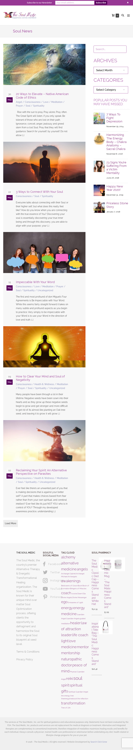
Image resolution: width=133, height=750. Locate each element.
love (72, 641)
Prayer (19, 105)
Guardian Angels (72, 618)
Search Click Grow (99, 742)
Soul (28, 105)
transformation (73, 703)
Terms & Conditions (28, 651)
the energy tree (67, 696)
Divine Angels (66, 597)
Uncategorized (45, 290)
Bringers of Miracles (78, 588)
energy (67, 608)
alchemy (68, 557)
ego (64, 602)
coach (66, 593)
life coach (80, 635)
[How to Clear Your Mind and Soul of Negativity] (44, 373)
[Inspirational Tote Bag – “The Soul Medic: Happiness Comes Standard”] (100, 646)
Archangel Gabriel (68, 574)
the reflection (82, 699)
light (64, 641)
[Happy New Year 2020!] (99, 190)
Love (45, 102)
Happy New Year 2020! (114, 188)
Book (80, 586)
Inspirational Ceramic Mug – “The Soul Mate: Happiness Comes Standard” (107, 584)
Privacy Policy (24, 659)
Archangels (72, 576)
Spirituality (38, 105)
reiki (69, 678)
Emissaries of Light (75, 602)
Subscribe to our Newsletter (39, 3)
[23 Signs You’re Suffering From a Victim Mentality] (99, 166)
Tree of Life (65, 708)
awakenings (71, 581)
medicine (69, 647)
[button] (122, 15)
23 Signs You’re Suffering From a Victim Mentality (116, 168)
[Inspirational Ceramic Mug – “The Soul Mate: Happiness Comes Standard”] (112, 586)
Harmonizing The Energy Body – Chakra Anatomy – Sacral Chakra (116, 141)
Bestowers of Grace (69, 586)
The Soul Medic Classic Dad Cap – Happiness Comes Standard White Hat (95, 582)
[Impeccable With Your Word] (44, 279)
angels (82, 569)
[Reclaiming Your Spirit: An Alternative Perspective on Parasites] (44, 469)
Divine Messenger (79, 597)
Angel (19, 102)
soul (77, 678)
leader (66, 635)
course (74, 594)
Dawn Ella (81, 594)
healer (75, 623)
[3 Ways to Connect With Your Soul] (44, 187)
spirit (65, 685)
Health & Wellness (44, 384)
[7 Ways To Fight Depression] (99, 118)
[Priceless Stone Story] (99, 206)
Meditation (56, 102)
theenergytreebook (69, 699)
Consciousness (33, 102)
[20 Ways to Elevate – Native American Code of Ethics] (44, 92)
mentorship (70, 653)
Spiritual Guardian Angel (78, 692)
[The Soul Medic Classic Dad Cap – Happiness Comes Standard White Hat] (100, 585)
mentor (83, 647)
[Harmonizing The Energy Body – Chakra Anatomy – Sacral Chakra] (99, 138)
